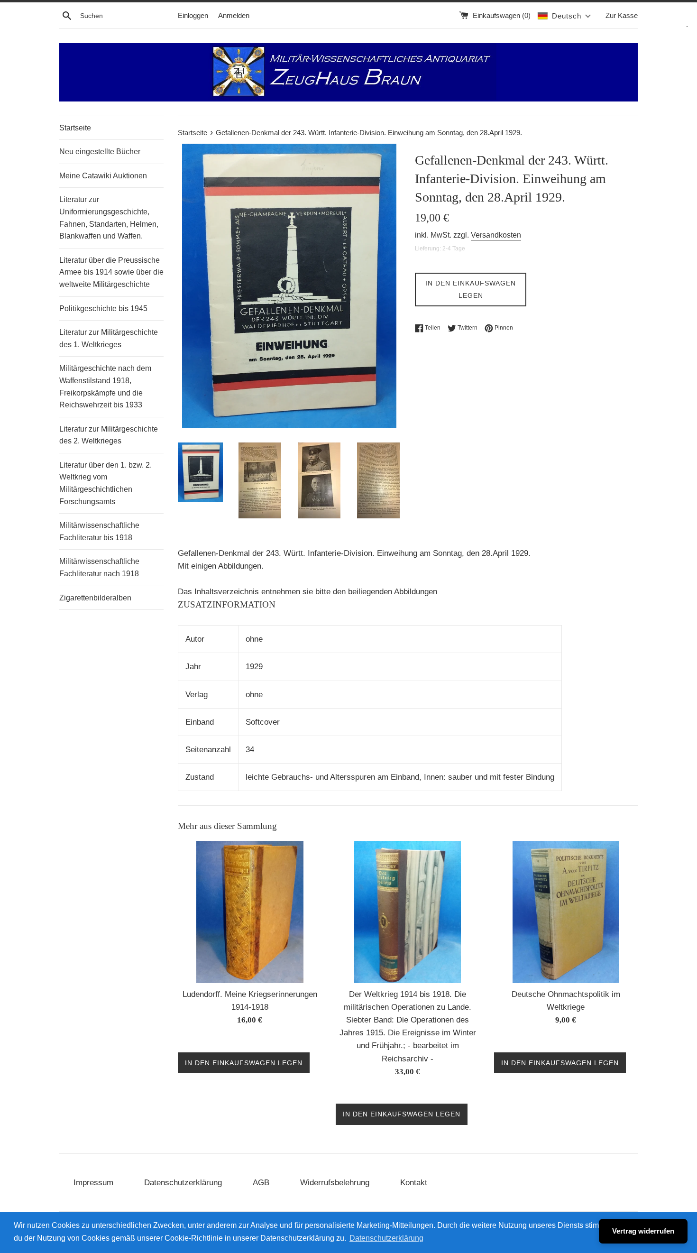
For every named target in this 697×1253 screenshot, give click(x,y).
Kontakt (413, 1182)
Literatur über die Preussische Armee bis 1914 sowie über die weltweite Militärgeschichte (111, 272)
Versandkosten (496, 235)
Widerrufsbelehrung (334, 1182)
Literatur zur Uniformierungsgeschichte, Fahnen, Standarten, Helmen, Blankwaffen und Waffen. (108, 217)
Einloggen (193, 15)
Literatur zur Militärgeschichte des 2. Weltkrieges (108, 435)
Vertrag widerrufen (643, 1231)
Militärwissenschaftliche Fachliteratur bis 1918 (99, 531)
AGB (261, 1182)
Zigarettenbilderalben (95, 598)
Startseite (75, 128)
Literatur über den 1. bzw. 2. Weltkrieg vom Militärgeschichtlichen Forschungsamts (105, 483)
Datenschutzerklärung (183, 1182)
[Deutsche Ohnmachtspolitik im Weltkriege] (566, 912)
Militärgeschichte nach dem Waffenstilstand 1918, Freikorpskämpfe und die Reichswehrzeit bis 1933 (105, 386)
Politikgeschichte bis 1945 (103, 308)
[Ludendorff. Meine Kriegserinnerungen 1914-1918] (249, 912)
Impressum (93, 1182)
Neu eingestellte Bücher (99, 151)
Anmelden (233, 15)
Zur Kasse (621, 15)
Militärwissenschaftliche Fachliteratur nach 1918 (99, 567)
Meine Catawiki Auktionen (103, 176)
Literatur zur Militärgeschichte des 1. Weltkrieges (108, 338)
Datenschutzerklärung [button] (386, 1238)
